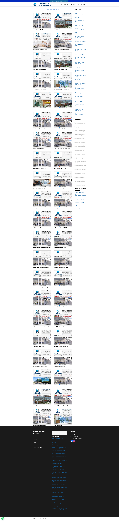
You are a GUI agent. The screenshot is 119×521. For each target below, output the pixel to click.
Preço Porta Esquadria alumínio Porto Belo (40, 366)
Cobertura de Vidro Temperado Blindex (60, 69)
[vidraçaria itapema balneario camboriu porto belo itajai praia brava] (42, 4)
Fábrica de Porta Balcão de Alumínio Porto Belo (61, 306)
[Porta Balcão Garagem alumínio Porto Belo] (63, 389)
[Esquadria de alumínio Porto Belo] (63, 270)
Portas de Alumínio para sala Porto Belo (39, 69)
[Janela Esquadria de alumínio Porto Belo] (42, 409)
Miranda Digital (54, 518)
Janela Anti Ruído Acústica (79, 204)
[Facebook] (83, 1)
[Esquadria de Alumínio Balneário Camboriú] (42, 112)
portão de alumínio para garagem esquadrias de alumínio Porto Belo (80, 157)
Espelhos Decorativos (78, 194)
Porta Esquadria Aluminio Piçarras (38, 306)
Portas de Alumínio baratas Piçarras (60, 326)
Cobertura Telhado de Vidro (79, 192)
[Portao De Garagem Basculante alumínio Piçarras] (63, 132)
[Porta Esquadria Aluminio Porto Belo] (63, 112)
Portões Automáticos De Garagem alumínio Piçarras (42, 247)
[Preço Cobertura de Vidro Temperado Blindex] (63, 92)
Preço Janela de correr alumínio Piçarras (39, 168)
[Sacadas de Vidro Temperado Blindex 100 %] (63, 72)
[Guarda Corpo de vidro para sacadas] (42, 92)
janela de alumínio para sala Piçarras (60, 385)
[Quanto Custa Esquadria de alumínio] (63, 152)
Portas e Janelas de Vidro (58, 425)
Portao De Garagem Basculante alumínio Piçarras (62, 148)
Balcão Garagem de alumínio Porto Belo (39, 227)
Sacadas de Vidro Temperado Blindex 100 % (61, 89)
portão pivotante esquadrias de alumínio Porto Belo (80, 169)
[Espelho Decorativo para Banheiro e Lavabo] (42, 33)
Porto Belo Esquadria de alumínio (38, 148)
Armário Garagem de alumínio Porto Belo (61, 227)
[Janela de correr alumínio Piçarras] (42, 330)
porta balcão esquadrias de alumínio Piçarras (80, 123)
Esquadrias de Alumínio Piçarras (80, 199)
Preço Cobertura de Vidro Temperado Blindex (61, 109)
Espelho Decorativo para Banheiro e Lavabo (40, 49)
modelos (76, 205)
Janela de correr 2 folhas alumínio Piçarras (61, 267)
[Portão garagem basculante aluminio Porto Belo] (42, 310)
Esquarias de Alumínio (78, 201)
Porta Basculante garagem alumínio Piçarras (61, 49)
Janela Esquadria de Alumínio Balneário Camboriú (41, 208)
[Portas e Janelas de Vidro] (63, 409)
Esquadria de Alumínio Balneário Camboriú (40, 128)
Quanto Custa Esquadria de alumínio (60, 168)
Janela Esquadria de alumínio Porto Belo (39, 425)
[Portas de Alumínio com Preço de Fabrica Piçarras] (42, 270)
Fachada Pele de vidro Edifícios (38, 385)
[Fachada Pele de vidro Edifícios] (42, 369)
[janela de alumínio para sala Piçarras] (63, 369)
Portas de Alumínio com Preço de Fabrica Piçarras (41, 287)
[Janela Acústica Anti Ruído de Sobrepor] (42, 171)
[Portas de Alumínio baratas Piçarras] (63, 310)
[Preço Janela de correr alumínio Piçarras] (42, 152)
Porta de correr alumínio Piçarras (59, 366)
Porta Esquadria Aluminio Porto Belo (60, 128)
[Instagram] (74, 441)
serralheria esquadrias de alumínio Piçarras (79, 170)
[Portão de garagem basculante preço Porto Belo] (63, 191)
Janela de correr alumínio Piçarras (38, 346)
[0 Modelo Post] (63, 13)
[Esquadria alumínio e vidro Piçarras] (63, 171)
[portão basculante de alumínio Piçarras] (42, 72)
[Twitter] (85, 1)
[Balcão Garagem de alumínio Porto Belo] (42, 211)
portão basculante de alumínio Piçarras (39, 89)
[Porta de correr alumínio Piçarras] (63, 349)
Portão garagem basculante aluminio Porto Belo (41, 326)
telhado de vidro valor (52, 10)
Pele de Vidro (77, 207)
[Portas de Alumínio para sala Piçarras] (63, 231)
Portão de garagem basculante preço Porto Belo (62, 208)
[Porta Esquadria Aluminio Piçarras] (42, 290)
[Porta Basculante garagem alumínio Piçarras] (63, 33)
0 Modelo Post (56, 29)
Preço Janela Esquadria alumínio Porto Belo (61, 346)
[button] (2, 518)
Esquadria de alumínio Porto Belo (59, 287)
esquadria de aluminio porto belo (80, 195)
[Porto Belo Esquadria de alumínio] (42, 132)
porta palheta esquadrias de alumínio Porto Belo (80, 146)
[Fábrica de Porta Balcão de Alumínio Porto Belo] (63, 290)
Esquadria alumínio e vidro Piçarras (59, 188)
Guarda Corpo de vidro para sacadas (39, 109)
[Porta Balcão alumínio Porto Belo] (42, 13)
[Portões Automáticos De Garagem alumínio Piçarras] (42, 231)
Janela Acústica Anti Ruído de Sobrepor (39, 188)
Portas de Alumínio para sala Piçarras (60, 247)
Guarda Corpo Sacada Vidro (79, 202)
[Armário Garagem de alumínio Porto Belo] (63, 211)
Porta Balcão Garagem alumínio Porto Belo (61, 405)
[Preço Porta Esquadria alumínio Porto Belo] (42, 349)
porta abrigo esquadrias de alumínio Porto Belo (80, 122)
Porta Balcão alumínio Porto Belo (38, 29)
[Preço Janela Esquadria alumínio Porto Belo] (63, 330)
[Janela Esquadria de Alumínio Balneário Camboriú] (42, 191)
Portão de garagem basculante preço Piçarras (40, 267)
